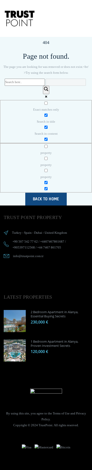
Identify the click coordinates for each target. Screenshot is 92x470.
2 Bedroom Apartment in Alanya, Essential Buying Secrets (54, 314)
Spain (28, 233)
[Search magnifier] (46, 90)
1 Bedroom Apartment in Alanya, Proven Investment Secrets (54, 343)
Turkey (17, 233)
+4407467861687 (52, 241)
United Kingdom (56, 233)
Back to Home (46, 198)
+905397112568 (24, 247)
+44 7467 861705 (49, 247)
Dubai (38, 233)
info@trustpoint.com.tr (28, 256)
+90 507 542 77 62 (25, 241)
